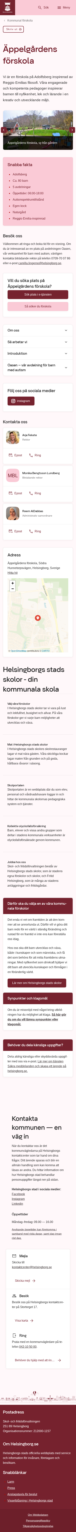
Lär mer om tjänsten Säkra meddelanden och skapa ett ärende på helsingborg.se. (37, 1066)
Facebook (18, 1194)
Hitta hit (13, 572)
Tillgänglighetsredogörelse (38, 1526)
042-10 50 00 (28, 1346)
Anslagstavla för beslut (22, 1494)
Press (11, 1488)
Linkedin (17, 1203)
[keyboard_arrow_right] (72, 130)
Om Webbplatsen (38, 1514)
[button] (38, 618)
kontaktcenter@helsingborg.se (32, 1267)
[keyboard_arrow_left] (4, 130)
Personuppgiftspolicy (38, 1520)
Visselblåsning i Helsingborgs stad (30, 1500)
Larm (10, 1481)
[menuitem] (13, 30)
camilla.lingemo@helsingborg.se (39, 263)
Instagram (18, 1198)
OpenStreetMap (19, 650)
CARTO (45, 650)
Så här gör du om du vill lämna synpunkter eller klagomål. (37, 1019)
